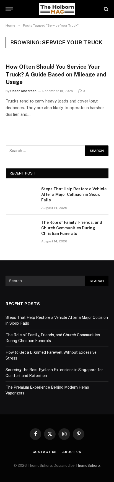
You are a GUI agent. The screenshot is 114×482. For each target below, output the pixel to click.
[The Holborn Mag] (57, 9)
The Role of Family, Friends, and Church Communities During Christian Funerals (71, 228)
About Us (71, 452)
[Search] (105, 9)
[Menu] (9, 9)
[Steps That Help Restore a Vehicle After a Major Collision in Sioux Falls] (21, 196)
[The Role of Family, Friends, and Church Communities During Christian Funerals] (21, 229)
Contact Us (45, 452)
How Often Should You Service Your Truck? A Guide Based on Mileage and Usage (56, 74)
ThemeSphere (88, 465)
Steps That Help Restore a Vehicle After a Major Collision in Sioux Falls (74, 194)
